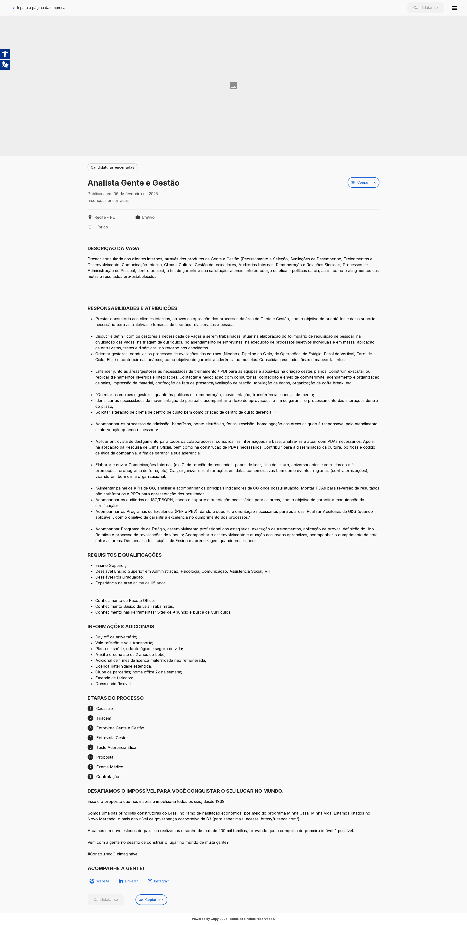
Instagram (162, 881)
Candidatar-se (425, 8)
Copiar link (366, 182)
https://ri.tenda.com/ (279, 818)
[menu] (454, 7)
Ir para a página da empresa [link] (41, 8)
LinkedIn (131, 881)
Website (102, 881)
